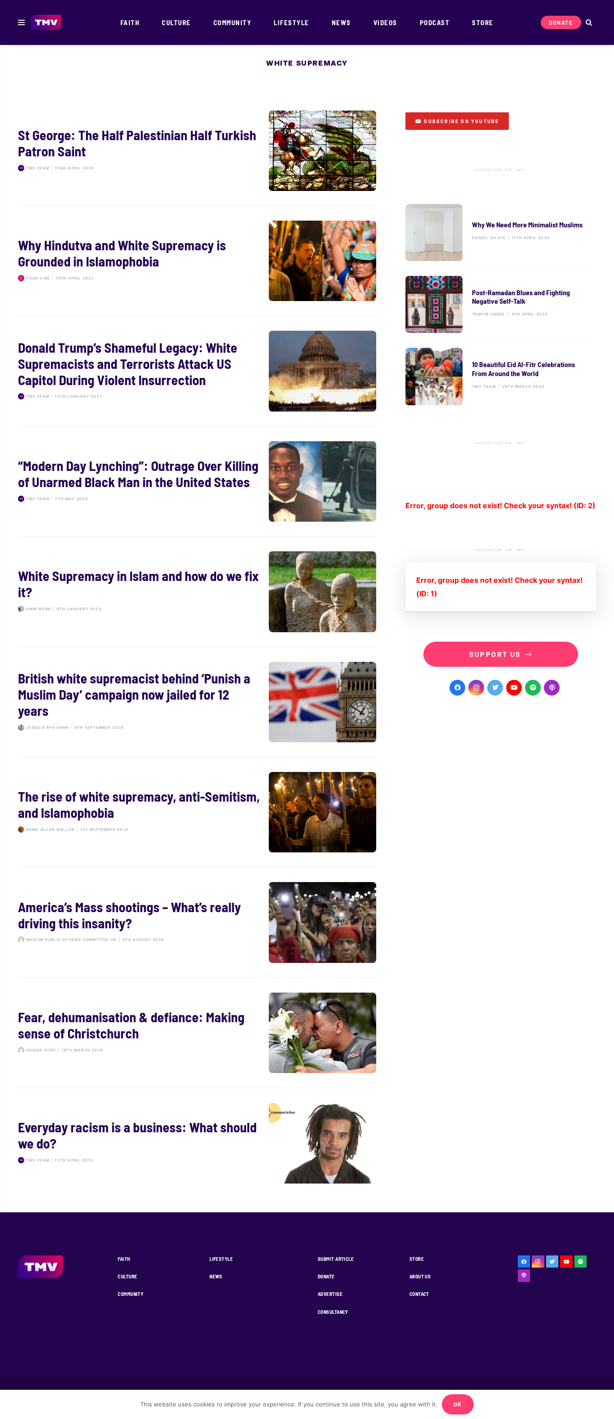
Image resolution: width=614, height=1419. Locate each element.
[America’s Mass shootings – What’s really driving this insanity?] (197, 922)
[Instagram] (476, 688)
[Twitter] (495, 688)
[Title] (533, 688)
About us (420, 1276)
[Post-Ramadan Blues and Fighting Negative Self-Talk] (500, 304)
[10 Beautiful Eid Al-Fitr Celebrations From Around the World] (500, 376)
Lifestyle (221, 1259)
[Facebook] (457, 688)
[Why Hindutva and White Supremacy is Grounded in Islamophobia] (197, 261)
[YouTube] (514, 688)
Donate (326, 1276)
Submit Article (336, 1259)
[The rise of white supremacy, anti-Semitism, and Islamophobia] (197, 812)
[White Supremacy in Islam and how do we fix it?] (197, 591)
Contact (419, 1294)
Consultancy (333, 1312)
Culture (127, 1276)
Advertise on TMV (500, 170)
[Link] (46, 23)
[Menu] (21, 22)
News (215, 1276)
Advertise (330, 1294)
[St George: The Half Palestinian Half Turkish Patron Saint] (197, 151)
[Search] (588, 23)
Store (416, 1259)
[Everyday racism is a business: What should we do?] (197, 1143)
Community (130, 1294)
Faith (124, 1259)
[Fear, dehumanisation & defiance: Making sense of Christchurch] (197, 1033)
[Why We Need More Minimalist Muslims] (500, 232)
